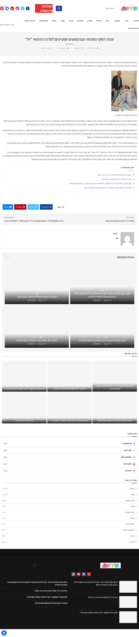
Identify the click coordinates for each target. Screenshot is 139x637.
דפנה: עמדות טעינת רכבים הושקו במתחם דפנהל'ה (102, 340)
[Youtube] (12, 8)
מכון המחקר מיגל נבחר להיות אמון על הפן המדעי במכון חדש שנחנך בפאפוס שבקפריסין (100, 183)
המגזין (89, 21)
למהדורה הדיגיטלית (46, 8)
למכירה (68, 542)
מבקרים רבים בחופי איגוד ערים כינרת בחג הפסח (114, 175)
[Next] (8, 257)
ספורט (71, 21)
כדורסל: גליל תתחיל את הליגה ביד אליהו (69, 388)
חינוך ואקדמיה (68, 500)
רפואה (54, 21)
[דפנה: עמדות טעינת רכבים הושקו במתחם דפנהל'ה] (102, 326)
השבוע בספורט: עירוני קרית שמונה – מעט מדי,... (69, 420)
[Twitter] (22, 8)
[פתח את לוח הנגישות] (4, 633)
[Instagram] (17, 8)
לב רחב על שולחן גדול (24, 420)
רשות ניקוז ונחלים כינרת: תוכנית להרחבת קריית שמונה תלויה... (114, 387)
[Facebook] (28, 8)
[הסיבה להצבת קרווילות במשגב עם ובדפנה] (37, 283)
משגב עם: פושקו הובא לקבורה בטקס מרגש (37, 340)
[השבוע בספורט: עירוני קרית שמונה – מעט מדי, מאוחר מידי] (69, 407)
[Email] (7, 8)
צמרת (63, 21)
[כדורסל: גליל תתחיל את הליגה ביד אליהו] (69, 376)
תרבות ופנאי (43, 21)
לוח (127, 21)
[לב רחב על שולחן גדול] (24, 407)
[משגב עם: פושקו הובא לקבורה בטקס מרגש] (37, 326)
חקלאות (80, 21)
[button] (35, 565)
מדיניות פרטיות (133, 28)
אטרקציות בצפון (68, 530)
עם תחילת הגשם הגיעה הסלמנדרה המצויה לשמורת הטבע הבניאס (108, 188)
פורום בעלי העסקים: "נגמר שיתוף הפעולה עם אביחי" (24, 388)
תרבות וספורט (68, 512)
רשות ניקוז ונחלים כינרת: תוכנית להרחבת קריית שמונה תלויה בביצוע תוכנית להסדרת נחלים (102, 295)
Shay (115, 233)
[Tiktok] (2, 8)
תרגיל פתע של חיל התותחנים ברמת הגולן (117, 179)
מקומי (68, 494)
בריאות (99, 21)
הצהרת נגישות (30, 21)
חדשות (136, 21)
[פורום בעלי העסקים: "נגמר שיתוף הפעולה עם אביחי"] (24, 376)
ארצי (107, 21)
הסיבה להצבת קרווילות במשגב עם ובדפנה (37, 296)
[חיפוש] (59, 8)
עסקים (117, 21)
